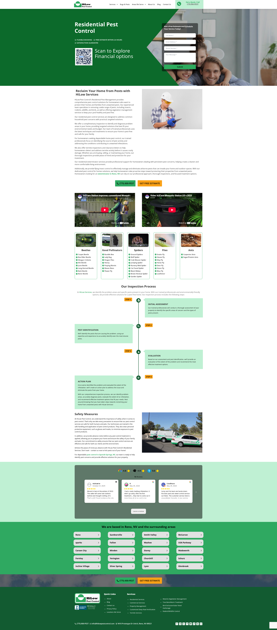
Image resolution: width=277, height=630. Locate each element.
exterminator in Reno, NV (109, 174)
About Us (151, 4)
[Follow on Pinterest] (187, 624)
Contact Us (167, 4)
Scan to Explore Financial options (114, 53)
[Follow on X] (183, 624)
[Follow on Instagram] (180, 624)
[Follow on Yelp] (201, 624)
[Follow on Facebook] (177, 624)
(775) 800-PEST (192, 4)
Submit (180, 67)
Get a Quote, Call (193, 2)
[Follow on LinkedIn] (197, 624)
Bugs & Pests (125, 4)
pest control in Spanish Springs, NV (101, 455)
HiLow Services (85, 292)
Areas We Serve (137, 4)
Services (112, 4)
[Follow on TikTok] (194, 624)
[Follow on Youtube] (190, 624)
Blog (159, 4)
